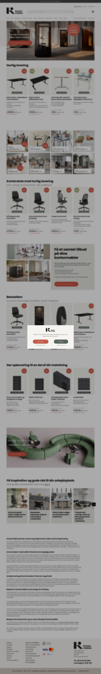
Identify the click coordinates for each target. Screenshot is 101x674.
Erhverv (40, 341)
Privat (61, 341)
